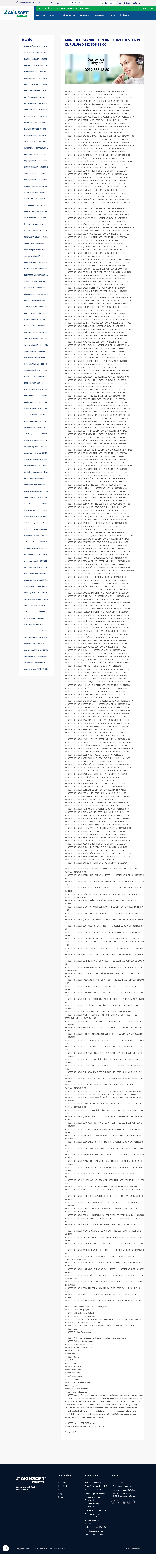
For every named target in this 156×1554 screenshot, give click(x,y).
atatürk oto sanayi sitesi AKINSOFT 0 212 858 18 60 (37, 529)
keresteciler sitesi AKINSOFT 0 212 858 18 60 (37, 262)
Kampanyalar (100, 15)
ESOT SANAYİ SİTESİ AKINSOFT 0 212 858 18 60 (37, 383)
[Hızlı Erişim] (6, 1548)
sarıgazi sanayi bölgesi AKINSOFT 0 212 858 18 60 (37, 650)
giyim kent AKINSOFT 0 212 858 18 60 (36, 415)
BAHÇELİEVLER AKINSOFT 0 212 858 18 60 (37, 65)
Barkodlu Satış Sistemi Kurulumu (93, 1521)
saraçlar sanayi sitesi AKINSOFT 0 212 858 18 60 (37, 453)
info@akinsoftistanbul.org (121, 1486)
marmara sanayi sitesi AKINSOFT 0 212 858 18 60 (37, 256)
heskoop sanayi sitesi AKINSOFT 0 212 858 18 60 (37, 351)
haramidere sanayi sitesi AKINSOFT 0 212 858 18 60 (37, 466)
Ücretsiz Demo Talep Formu (129, 3)
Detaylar (87, 8)
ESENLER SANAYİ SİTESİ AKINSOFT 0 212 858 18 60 (37, 269)
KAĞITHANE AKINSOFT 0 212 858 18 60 (37, 154)
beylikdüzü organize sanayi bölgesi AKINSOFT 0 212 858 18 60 (37, 472)
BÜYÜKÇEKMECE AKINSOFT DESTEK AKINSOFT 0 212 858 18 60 (37, 180)
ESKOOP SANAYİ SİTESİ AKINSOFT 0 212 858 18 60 (37, 389)
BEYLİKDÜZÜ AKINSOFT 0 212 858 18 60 (37, 91)
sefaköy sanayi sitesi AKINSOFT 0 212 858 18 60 (37, 447)
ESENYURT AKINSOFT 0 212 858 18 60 (37, 122)
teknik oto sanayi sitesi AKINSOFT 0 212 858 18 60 (37, 574)
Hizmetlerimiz (69, 15)
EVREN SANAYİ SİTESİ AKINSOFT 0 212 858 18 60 (37, 377)
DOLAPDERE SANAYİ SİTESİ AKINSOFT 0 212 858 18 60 (37, 275)
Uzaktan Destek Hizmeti (94, 1535)
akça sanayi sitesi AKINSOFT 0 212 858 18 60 (37, 561)
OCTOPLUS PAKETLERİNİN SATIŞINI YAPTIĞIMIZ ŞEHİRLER (37, 237)
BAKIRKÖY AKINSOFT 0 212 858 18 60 (37, 72)
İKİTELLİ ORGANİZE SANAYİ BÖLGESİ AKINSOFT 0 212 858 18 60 (37, 319)
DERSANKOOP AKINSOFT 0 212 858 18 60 (37, 396)
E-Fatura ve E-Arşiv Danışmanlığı (92, 1505)
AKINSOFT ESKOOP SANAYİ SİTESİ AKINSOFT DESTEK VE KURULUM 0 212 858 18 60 (37, 211)
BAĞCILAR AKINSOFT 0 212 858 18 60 (37, 59)
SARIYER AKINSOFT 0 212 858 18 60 (36, 167)
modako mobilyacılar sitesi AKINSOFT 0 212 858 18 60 (37, 631)
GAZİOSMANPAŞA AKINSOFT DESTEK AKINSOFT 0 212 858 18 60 (37, 173)
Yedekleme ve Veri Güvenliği (95, 1527)
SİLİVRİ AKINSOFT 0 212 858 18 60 (35, 192)
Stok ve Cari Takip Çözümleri (96, 1510)
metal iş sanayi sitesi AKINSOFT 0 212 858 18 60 (37, 243)
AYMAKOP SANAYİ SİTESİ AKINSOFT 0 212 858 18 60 (37, 307)
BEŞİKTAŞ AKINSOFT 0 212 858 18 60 (37, 84)
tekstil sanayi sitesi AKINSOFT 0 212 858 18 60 (37, 478)
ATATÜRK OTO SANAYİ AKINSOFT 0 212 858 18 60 (37, 313)
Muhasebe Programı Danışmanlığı (92, 1498)
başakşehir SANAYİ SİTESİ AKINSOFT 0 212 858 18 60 (37, 408)
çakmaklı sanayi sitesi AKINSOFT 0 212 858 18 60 (37, 485)
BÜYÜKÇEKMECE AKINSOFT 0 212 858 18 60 (37, 103)
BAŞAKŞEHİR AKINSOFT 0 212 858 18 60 (37, 78)
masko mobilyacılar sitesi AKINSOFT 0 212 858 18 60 (37, 250)
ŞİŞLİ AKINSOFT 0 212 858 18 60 (35, 205)
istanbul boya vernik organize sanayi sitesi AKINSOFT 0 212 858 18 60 (37, 656)
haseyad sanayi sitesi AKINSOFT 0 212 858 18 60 (37, 358)
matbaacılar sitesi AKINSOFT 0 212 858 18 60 (37, 542)
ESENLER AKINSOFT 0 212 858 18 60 (36, 116)
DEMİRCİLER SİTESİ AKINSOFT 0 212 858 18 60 (37, 402)
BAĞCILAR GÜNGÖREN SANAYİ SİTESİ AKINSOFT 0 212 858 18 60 (37, 300)
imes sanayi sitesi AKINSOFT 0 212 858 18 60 (37, 599)
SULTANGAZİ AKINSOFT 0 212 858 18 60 (37, 199)
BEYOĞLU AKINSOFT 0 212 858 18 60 (36, 97)
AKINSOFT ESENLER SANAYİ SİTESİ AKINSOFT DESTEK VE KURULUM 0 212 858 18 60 (37, 186)
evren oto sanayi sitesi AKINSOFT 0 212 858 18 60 (37, 535)
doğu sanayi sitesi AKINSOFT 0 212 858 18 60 (37, 510)
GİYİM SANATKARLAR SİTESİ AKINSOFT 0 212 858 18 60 (37, 364)
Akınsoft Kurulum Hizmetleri (96, 1486)
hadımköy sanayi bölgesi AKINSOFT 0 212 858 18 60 (37, 523)
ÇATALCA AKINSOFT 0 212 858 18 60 (36, 110)
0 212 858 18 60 (25, 3)
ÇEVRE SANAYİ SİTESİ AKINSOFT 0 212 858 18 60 (37, 288)
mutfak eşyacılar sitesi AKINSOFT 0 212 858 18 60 (37, 434)
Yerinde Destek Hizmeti (94, 1531)
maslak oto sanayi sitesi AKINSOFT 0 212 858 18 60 (37, 643)
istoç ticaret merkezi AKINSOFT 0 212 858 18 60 (37, 338)
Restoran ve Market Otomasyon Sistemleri (93, 1515)
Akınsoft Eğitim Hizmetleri (95, 1493)
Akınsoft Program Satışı (94, 1482)
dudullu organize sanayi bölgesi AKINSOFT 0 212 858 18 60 (37, 586)
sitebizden (136, 1549)
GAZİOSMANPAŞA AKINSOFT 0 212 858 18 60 (37, 142)
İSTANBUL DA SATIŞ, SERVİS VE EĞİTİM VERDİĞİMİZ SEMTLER (37, 224)
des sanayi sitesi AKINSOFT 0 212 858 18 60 (37, 593)
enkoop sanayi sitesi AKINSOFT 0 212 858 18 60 (37, 440)
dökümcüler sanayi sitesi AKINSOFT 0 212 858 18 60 (37, 459)
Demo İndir (109, 3)
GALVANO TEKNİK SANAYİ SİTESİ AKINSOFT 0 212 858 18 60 (37, 370)
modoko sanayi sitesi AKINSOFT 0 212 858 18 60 (37, 605)
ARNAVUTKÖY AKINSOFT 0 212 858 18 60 (37, 46)
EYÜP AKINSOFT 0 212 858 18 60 (35, 129)
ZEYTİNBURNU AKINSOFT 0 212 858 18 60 (37, 218)
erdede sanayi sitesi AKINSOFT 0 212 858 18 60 (37, 618)
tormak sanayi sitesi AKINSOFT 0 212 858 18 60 (37, 326)
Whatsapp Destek (58, 3)
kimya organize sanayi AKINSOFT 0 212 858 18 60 (37, 663)
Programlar (85, 15)
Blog (113, 15)
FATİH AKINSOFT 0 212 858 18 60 (35, 135)
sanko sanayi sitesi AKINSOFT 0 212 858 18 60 (37, 669)
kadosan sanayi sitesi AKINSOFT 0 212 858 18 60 (37, 612)
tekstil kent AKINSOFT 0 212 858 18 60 (37, 421)
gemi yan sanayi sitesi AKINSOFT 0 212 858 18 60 (37, 624)
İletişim (123, 15)
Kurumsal (54, 15)
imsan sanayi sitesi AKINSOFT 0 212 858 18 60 (37, 345)
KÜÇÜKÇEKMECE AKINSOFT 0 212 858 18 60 (37, 161)
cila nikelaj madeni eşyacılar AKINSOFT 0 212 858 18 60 (37, 427)
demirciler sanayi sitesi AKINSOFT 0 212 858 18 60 (37, 497)
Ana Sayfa (40, 15)
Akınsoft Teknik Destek (94, 1490)
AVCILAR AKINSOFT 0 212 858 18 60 (36, 53)
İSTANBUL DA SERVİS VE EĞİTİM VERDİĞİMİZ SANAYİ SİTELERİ (37, 230)
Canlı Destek (77, 3)
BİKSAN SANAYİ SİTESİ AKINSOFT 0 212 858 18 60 (37, 294)
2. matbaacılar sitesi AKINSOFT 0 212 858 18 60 (37, 548)
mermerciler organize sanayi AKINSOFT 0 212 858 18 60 (37, 637)
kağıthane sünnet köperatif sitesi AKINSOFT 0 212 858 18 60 (37, 332)
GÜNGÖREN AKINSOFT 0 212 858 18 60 (37, 148)
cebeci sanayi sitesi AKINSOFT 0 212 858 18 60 (37, 516)
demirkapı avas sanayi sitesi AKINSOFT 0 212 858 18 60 (37, 580)
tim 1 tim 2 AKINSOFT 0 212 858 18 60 (36, 555)
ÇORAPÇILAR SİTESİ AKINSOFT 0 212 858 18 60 (37, 281)
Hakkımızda (62, 1482)
